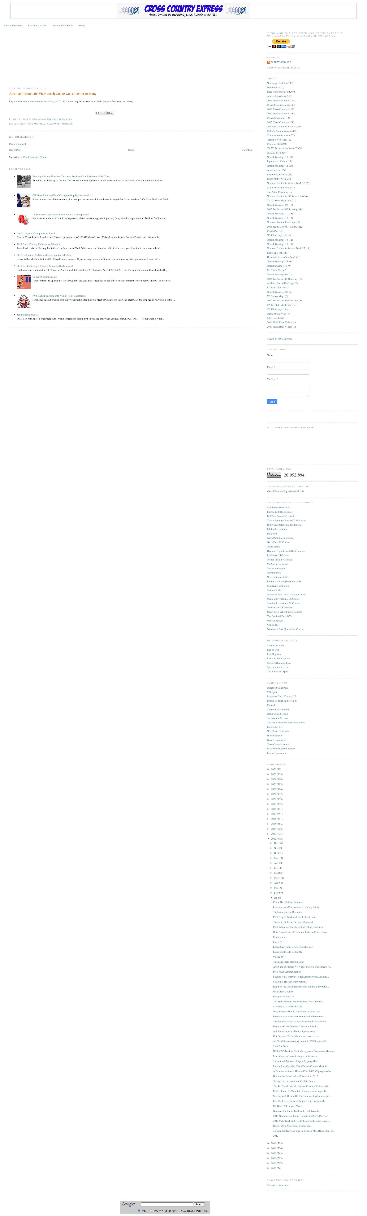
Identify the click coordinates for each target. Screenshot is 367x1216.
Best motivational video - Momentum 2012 (295, 1076)
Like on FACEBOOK (62, 25)
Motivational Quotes (27, 314)
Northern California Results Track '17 (286, 248)
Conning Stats (274, 144)
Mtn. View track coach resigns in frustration (295, 1056)
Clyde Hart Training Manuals (288, 902)
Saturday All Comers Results (288, 1006)
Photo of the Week (276, 178)
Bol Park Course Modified (280, 516)
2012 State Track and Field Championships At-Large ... (301, 1120)
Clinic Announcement (278, 135)
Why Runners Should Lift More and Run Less (296, 1011)
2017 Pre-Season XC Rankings (283, 209)
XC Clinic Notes (275, 270)
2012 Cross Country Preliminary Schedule (38, 244)
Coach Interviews (37, 25)
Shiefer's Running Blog (279, 663)
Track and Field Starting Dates (288, 961)
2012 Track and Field (32, 124)
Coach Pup (272, 231)
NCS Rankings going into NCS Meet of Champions (59, 295)
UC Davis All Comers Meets (287, 1106)
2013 (274, 833)
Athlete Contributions (278, 187)
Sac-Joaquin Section (277, 718)
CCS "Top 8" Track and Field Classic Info (294, 917)
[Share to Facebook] (108, 113)
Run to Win (273, 649)
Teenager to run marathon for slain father (294, 1081)
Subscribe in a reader (277, 1185)
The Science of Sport (277, 671)
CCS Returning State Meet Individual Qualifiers (298, 927)
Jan (276, 897)
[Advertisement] (131, 58)
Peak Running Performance (281, 748)
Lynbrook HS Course (278, 555)
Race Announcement (278, 91)
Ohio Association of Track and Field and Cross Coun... (301, 932)
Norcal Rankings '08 (277, 292)
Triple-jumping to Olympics (287, 912)
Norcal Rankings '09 (277, 274)
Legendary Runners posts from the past (293, 946)
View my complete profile (283, 68)
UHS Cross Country (283, 991)
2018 (274, 809)
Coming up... (280, 937)
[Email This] (97, 113)
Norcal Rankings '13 (277, 218)
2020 (274, 799)
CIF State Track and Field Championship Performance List (62, 195)
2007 (274, 1163)
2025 (274, 774)
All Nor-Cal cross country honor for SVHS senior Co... (300, 1041)
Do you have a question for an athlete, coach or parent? (60, 214)
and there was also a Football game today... (295, 1031)
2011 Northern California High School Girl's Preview (300, 1116)
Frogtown (272, 533)
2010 (274, 1148)
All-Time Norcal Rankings (280, 283)
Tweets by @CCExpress (279, 338)
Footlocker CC (274, 727)
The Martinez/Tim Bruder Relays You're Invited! (298, 1001)
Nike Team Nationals (278, 731)
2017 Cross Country (277, 122)
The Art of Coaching (277, 192)
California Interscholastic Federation (286, 722)
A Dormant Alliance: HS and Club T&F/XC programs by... (303, 1071)
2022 (274, 789)
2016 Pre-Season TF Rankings (282, 279)
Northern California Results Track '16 (286, 183)
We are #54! (279, 956)
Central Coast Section (278, 709)
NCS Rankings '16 (276, 235)
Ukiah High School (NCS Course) (284, 611)
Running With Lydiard (279, 658)
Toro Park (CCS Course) (279, 607)
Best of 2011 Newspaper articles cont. (292, 1125)
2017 (274, 814)
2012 (274, 838)
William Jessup (275, 620)
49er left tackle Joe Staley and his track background (299, 1021)
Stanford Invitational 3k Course (283, 598)
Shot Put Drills (280, 1046)
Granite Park (273, 546)
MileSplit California (277, 687)
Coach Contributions (278, 105)
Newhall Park (274, 572)
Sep (276, 858)
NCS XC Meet (274, 152)
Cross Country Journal (278, 744)
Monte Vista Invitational (280, 559)
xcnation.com (274, 170)
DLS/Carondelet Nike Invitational (284, 524)
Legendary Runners (277, 174)
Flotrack (271, 705)
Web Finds (272, 87)
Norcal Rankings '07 (277, 205)
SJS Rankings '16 (276, 287)
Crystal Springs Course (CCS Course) (286, 520)
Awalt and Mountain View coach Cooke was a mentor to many (52, 93)
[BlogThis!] (101, 113)
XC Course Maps (275, 296)
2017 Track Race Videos (279, 326)
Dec (276, 843)
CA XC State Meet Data (279, 200)
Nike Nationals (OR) (277, 577)
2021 (274, 794)
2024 (274, 779)
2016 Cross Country (277, 109)
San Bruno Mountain (278, 585)
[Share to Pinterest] (112, 113)
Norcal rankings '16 (277, 265)
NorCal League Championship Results (37, 233)
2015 (274, 824)
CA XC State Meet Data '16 (281, 305)
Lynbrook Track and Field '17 (282, 700)
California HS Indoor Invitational (290, 981)
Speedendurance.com (278, 667)
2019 (274, 804)
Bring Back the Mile (283, 996)
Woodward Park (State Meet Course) (285, 629)
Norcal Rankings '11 (277, 157)
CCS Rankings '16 (276, 309)
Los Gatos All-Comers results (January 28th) (296, 907)
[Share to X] (105, 113)
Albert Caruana (281, 62)
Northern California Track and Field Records (296, 1111)
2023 (274, 784)
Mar (276, 887)
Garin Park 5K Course (278, 542)
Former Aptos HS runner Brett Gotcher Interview (298, 1016)
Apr (276, 882)
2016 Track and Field (278, 100)
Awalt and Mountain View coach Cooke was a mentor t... (302, 966)
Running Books (275, 252)
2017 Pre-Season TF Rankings (282, 300)
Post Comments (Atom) (35, 157)
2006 (274, 1168)
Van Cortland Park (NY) (279, 616)
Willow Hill (273, 624)
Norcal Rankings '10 (277, 213)
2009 (274, 1153)
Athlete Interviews (13, 25)
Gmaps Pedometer (276, 740)
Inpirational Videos (277, 161)
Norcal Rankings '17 (277, 244)
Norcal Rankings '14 (277, 239)
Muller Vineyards (276, 568)
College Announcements (280, 131)
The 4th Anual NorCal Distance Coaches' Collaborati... (301, 1086)
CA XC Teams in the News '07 (282, 148)
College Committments (44, 276)
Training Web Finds (277, 139)
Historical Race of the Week (281, 257)
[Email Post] (73, 119)
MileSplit (272, 692)
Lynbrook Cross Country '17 (281, 696)
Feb (276, 892)
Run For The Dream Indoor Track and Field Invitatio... (301, 986)
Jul (276, 868)
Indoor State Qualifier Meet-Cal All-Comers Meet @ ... (301, 1066)
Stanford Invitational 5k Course (283, 603)
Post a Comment (17, 144)
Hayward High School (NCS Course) (285, 551)
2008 (274, 1158)
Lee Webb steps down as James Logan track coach (299, 1101)
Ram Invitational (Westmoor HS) (284, 581)
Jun (276, 872)
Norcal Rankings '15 (277, 261)
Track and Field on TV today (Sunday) (293, 922)
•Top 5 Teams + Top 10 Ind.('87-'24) (285, 491)
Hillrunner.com (275, 735)
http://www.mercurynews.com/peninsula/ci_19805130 (37, 101)
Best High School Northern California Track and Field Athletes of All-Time (71, 176)
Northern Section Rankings (281, 222)
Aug (276, 863)
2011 (274, 1143)
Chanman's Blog (275, 645)
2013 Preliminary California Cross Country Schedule (44, 255)
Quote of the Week (276, 313)
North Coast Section (277, 713)
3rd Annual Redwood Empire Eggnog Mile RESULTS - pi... (304, 1130)
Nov (276, 848)
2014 (274, 828)
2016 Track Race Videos (279, 322)
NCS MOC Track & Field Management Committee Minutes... (304, 1051)
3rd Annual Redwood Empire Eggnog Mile (295, 1061)
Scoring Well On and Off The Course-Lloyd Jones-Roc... (302, 1096)
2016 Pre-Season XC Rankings (283, 226)
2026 (274, 769)
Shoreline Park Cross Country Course (286, 594)
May (276, 877)
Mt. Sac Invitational (277, 564)
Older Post (247, 149)
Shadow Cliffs (274, 590)
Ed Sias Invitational (277, 529)
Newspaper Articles (60, 124)
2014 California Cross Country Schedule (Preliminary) (45, 266)
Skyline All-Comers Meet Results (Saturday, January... (301, 976)
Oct (276, 853)
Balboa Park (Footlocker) (280, 511)
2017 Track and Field (278, 113)
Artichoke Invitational (278, 507)
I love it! (277, 942)
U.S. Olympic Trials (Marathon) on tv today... (296, 1036)
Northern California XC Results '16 (285, 196)
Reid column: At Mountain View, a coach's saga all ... (300, 1091)
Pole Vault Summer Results (287, 971)
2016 (274, 819)
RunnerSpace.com (276, 753)
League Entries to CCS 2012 (288, 951)
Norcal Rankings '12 (277, 165)
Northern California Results (281, 126)
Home (82, 25)
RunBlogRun (274, 654)
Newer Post (15, 149)
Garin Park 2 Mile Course (280, 537)
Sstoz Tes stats (274, 318)
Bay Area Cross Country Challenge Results (295, 1026)
